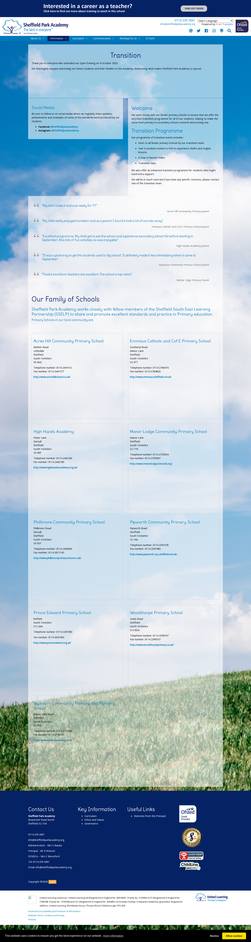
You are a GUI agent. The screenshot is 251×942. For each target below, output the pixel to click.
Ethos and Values (94, 819)
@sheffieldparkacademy (64, 126)
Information (56, 38)
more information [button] (113, 935)
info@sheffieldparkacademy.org (177, 24)
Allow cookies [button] (234, 935)
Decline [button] (214, 935)
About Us (36, 38)
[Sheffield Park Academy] (35, 26)
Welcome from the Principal (150, 816)
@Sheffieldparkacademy (65, 130)
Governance (91, 823)
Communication (102, 38)
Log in (52, 881)
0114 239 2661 (185, 20)
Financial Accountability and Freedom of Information (54, 911)
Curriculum (78, 38)
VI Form (150, 38)
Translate (227, 24)
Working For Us (128, 38)
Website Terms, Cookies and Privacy (46, 915)
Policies (32, 919)
